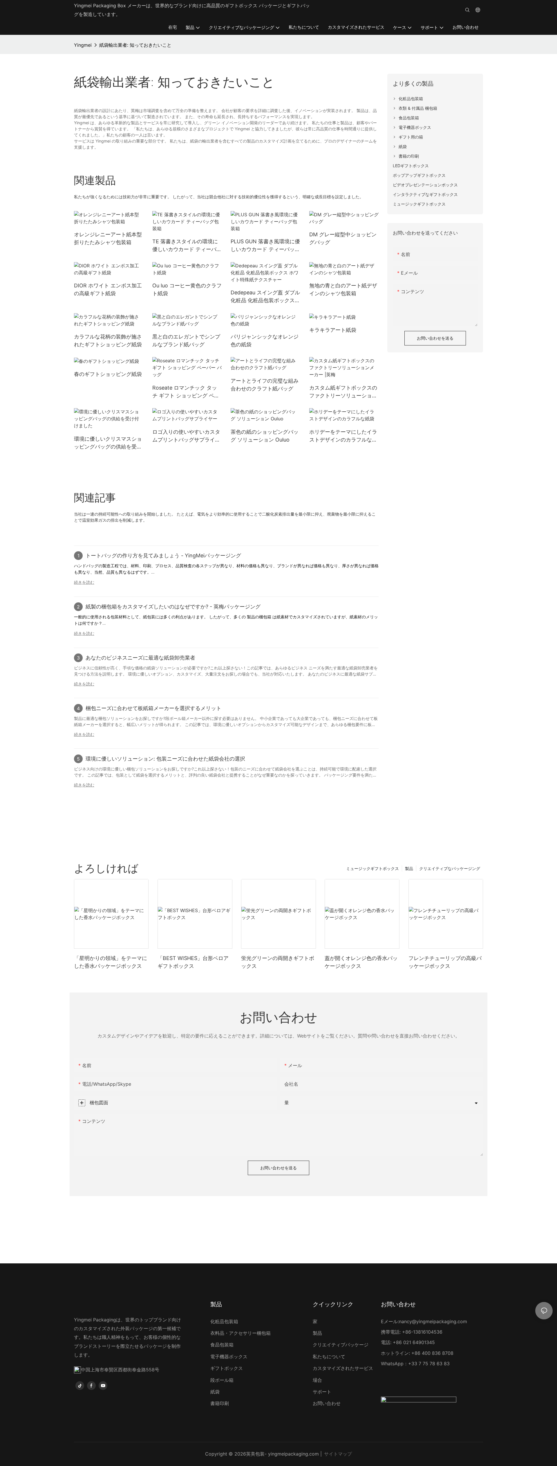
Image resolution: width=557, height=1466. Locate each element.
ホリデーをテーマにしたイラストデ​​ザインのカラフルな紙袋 (343, 436)
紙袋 (215, 1392)
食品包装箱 (222, 1345)
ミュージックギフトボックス (372, 868)
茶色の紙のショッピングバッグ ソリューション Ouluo (265, 436)
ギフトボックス (226, 1368)
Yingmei (83, 45)
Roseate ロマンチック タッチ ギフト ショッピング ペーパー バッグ (185, 392)
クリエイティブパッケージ (340, 1345)
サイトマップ (338, 1454)
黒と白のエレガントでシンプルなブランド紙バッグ (186, 340)
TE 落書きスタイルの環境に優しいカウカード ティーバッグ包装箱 (187, 245)
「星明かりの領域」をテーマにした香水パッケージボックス (110, 962)
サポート (322, 1392)
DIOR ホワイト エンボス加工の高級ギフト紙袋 (108, 289)
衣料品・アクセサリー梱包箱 (240, 1333)
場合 (317, 1380)
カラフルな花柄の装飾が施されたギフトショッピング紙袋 (108, 340)
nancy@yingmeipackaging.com (433, 1321)
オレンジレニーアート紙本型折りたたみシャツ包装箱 (108, 238)
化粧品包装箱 (224, 1321)
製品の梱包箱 (259, 617)
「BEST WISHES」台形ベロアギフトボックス (193, 962)
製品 (409, 868)
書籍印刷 (219, 1403)
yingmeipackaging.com (293, 1454)
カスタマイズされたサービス (343, 1368)
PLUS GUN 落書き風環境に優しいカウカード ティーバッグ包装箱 (265, 245)
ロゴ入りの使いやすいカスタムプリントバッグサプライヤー (186, 436)
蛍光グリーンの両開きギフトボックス (277, 962)
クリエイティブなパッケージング (449, 868)
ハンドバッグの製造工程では (100, 566)
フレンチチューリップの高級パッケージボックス (445, 962)
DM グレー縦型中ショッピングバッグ (343, 238)
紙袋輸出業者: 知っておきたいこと (135, 45)
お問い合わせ (327, 1403)
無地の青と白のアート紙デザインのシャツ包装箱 (343, 289)
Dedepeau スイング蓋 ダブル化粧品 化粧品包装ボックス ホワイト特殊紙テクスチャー (265, 296)
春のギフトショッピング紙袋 (108, 374)
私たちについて (329, 1356)
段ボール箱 (222, 1380)
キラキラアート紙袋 (332, 330)
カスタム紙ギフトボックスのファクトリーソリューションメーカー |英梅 (343, 392)
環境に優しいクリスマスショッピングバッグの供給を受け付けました (108, 443)
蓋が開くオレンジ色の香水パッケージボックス (361, 962)
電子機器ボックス (228, 1356)
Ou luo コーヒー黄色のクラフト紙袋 (187, 289)
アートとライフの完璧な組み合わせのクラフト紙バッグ (265, 385)
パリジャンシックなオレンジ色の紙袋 (265, 340)
